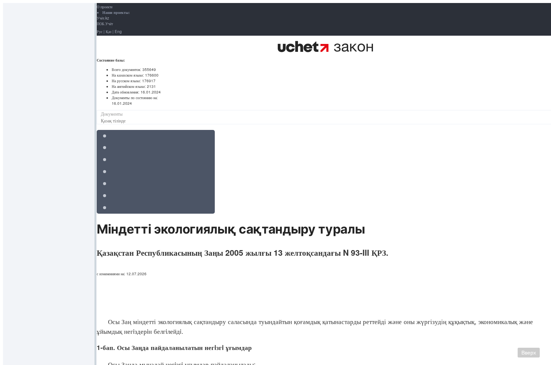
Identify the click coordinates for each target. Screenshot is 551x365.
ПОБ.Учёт (105, 23)
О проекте (104, 6)
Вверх (528, 353)
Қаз (108, 31)
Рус (99, 31)
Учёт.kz (103, 18)
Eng (118, 31)
